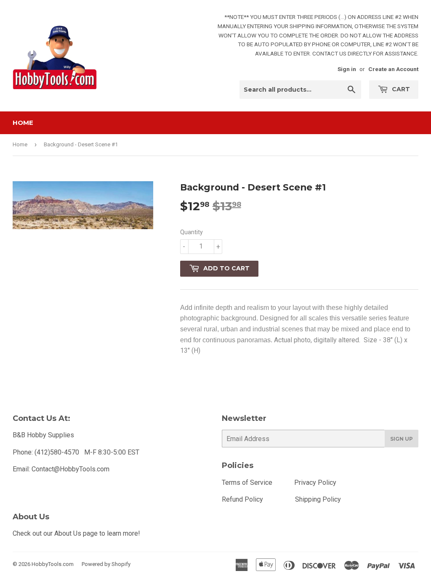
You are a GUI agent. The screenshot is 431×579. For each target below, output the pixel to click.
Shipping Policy (318, 499)
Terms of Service (247, 482)
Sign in (347, 69)
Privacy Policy (315, 482)
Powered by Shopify (106, 564)
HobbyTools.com (53, 564)
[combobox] (300, 89)
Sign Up (401, 439)
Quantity (191, 232)
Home (23, 123)
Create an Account (393, 69)
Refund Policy (242, 499)
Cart (400, 89)
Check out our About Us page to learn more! (76, 533)
